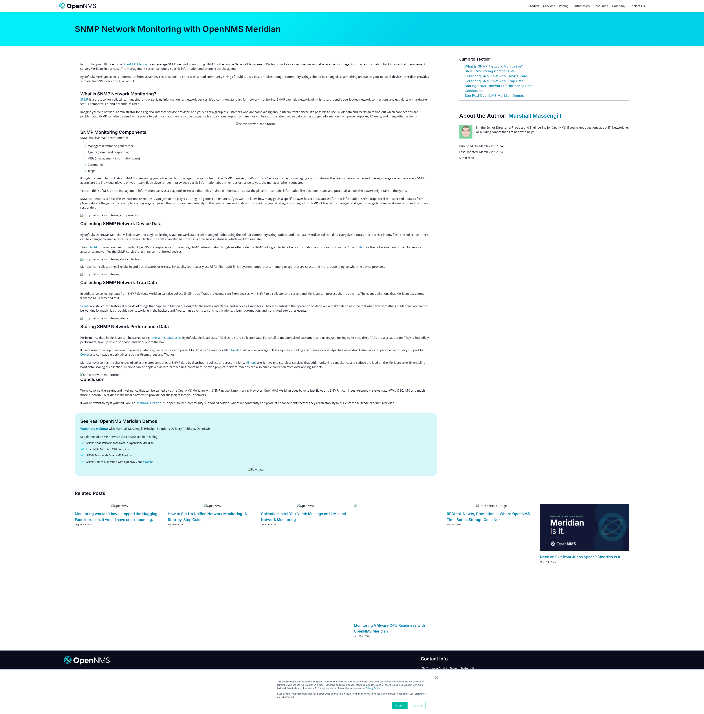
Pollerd (361, 247)
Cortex (84, 355)
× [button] (436, 676)
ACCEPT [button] (399, 705)
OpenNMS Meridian (135, 64)
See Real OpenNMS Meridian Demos (494, 95)
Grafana (148, 462)
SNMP (84, 99)
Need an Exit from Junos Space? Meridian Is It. (580, 557)
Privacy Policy (373, 688)
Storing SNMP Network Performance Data (499, 86)
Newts (235, 350)
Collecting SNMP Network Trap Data (494, 81)
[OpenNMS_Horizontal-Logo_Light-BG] (77, 4)
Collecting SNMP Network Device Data (496, 76)
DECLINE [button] (418, 705)
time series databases (166, 338)
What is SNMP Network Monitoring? (494, 66)
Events (84, 306)
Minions (250, 363)
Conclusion (474, 91)
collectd (91, 247)
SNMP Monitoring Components (490, 71)
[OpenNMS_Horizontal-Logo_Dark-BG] (87, 657)
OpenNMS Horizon (148, 403)
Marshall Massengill (534, 115)
